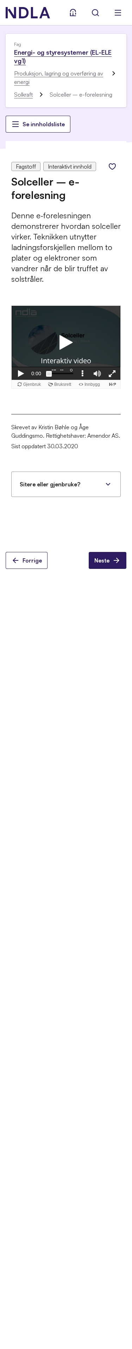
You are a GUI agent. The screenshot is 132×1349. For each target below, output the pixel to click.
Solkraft (23, 94)
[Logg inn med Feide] (72, 12)
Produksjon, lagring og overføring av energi (58, 77)
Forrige (32, 560)
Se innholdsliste (44, 124)
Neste (101, 560)
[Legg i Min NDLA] (112, 166)
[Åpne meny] (117, 12)
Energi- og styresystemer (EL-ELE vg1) (63, 56)
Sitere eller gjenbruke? (50, 484)
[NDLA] (28, 12)
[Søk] (95, 12)
